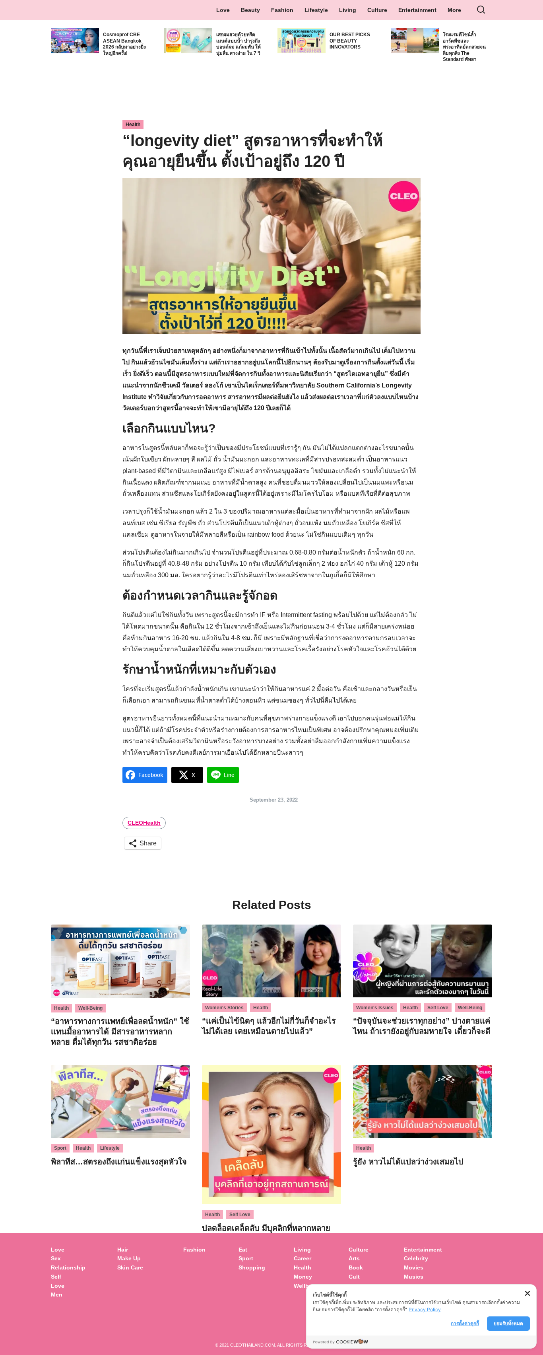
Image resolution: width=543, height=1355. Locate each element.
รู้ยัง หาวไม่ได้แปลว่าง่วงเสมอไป (408, 1161)
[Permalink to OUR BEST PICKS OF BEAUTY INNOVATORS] (301, 40)
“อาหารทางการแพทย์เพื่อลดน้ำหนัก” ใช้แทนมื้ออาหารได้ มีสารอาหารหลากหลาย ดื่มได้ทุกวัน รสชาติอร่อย (120, 1031)
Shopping (252, 1267)
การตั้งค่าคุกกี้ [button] (465, 1323)
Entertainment (417, 10)
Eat (243, 1249)
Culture (377, 10)
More (454, 10)
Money (303, 1276)
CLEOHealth (144, 823)
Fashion (282, 10)
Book (356, 1267)
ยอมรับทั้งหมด (508, 1323)
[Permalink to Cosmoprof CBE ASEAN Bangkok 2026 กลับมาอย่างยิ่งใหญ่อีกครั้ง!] (75, 40)
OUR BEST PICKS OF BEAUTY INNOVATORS (350, 41)
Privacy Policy (425, 1309)
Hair (122, 1249)
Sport (60, 1148)
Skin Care (130, 1267)
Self (56, 1276)
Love (223, 10)
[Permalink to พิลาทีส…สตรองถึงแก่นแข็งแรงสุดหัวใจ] (120, 1101)
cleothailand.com (252, 1345)
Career (302, 1258)
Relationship (68, 1267)
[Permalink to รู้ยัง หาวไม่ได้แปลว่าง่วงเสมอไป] (422, 1101)
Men (56, 1294)
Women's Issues (375, 1007)
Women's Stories (224, 1007)
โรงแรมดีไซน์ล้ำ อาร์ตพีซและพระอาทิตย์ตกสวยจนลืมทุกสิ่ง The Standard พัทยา (464, 47)
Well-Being (90, 1008)
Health (133, 124)
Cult (355, 1276)
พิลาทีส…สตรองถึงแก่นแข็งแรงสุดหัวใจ (119, 1161)
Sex (56, 1258)
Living (347, 10)
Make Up (129, 1258)
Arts (354, 1258)
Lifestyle (316, 10)
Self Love (437, 1007)
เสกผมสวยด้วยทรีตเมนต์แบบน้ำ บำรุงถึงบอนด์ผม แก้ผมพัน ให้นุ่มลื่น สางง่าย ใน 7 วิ (238, 44)
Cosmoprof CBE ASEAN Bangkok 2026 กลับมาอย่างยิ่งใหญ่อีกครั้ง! (124, 44)
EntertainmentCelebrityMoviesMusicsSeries (423, 1267)
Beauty (250, 10)
